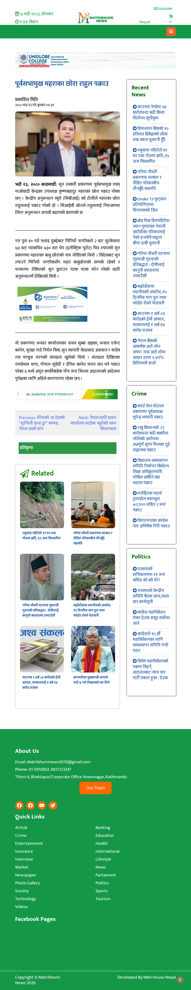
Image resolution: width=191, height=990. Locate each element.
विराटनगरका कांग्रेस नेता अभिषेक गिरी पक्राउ (151, 523)
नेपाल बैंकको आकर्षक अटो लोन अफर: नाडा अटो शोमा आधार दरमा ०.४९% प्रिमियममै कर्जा (149, 352)
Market (21, 867)
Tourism (103, 898)
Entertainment (29, 843)
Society (22, 891)
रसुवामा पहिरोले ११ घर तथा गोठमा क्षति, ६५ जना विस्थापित (41, 535)
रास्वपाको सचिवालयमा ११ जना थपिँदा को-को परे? (149, 574)
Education (105, 835)
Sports (102, 891)
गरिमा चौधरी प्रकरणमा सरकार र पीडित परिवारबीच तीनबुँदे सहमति (92, 538)
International (107, 851)
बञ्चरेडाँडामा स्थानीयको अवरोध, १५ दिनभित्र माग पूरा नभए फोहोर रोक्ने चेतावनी (92, 610)
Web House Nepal (159, 977)
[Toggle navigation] (171, 31)
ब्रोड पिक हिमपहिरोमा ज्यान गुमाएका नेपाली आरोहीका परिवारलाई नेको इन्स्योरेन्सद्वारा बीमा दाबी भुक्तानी (151, 232)
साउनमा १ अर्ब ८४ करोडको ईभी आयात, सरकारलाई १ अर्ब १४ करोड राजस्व (41, 683)
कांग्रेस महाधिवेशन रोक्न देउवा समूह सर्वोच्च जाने (151, 618)
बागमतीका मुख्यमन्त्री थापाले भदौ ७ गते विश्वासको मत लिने (91, 680)
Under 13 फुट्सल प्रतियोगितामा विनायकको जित (149, 205)
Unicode (165, 8)
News (101, 867)
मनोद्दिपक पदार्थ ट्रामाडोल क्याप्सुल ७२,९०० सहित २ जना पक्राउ (149, 502)
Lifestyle (103, 859)
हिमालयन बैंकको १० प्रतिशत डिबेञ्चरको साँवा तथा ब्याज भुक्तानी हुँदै (151, 134)
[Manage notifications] (180, 979)
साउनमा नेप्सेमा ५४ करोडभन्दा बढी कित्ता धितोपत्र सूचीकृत (150, 112)
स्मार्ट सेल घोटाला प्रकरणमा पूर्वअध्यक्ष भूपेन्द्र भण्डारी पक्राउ (148, 411)
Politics (102, 883)
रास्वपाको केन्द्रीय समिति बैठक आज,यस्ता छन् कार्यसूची (151, 596)
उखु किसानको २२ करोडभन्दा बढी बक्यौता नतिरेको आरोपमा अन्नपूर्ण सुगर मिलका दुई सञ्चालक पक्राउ (151, 439)
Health (102, 843)
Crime (21, 835)
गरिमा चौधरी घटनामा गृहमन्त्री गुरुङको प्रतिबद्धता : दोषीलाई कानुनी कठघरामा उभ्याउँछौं (40, 610)
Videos (21, 906)
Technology (25, 898)
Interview (24, 859)
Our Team (95, 788)
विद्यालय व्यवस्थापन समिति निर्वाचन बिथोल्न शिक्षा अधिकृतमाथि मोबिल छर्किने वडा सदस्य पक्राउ (151, 472)
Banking (103, 827)
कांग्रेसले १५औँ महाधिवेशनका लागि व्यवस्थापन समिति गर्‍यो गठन (150, 642)
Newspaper (25, 875)
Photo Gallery (27, 883)
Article (21, 827)
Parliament (106, 875)
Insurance (24, 851)
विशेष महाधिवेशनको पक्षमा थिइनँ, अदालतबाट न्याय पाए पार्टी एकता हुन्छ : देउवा (150, 670)
